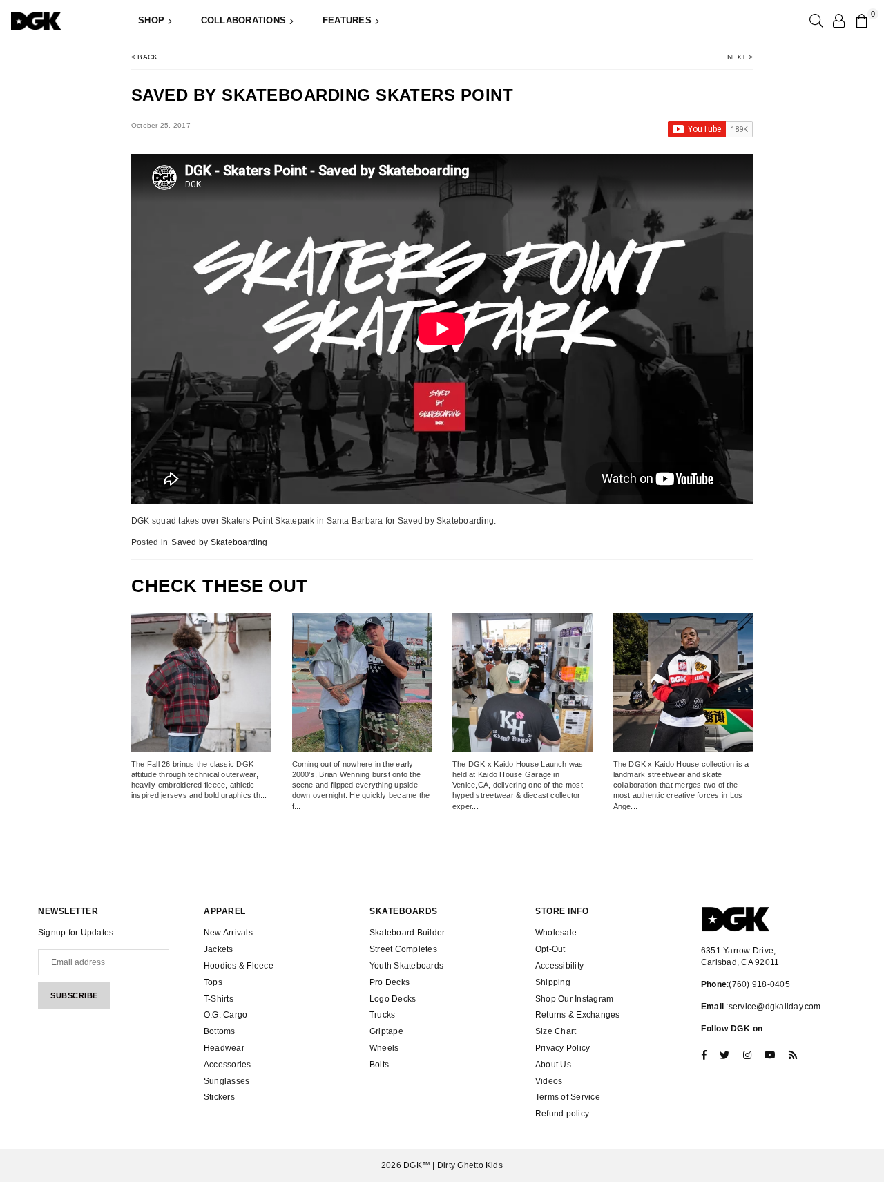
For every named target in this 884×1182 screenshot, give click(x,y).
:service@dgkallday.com (772, 1006)
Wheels (383, 1048)
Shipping (552, 982)
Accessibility (559, 966)
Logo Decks (392, 999)
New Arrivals (228, 932)
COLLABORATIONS (245, 20)
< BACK (144, 57)
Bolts (379, 1064)
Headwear (224, 1048)
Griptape (386, 1031)
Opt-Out (550, 949)
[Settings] (838, 20)
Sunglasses (226, 1081)
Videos (548, 1081)
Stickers (219, 1097)
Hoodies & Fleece (238, 966)
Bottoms (220, 1031)
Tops (213, 982)
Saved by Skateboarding (219, 542)
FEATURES (348, 20)
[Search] (815, 20)
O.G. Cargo (225, 1015)
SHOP (152, 20)
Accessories (227, 1064)
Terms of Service (567, 1097)
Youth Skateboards (406, 966)
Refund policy (562, 1113)
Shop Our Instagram (574, 999)
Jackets (218, 949)
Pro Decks (389, 982)
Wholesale (556, 932)
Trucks (382, 1015)
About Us (553, 1064)
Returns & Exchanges (577, 1015)
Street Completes (403, 949)
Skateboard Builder (407, 932)
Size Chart (555, 1031)
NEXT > (740, 57)
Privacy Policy (562, 1048)
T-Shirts (218, 999)
